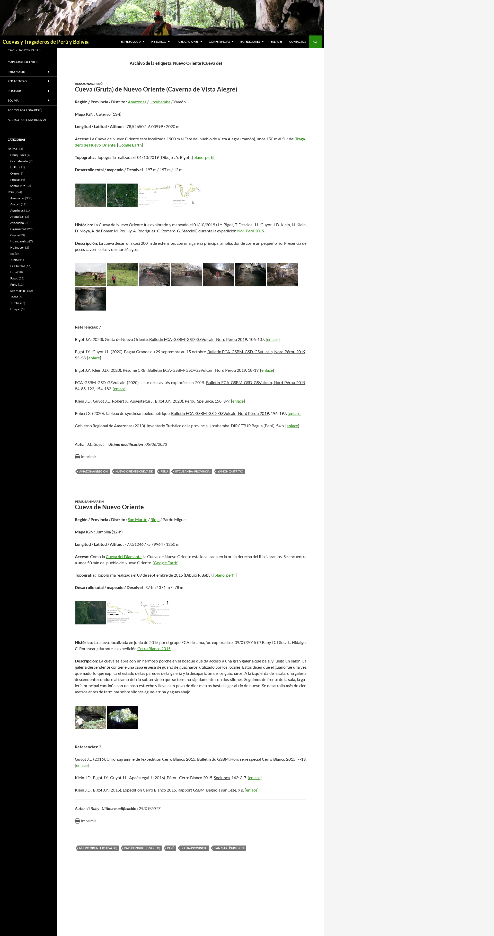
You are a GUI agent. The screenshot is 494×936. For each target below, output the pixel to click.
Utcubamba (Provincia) (192, 471)
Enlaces (276, 41)
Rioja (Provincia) (194, 848)
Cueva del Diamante (124, 556)
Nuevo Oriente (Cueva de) (134, 471)
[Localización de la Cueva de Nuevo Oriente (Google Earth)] (90, 195)
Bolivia (12, 149)
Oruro (14, 173)
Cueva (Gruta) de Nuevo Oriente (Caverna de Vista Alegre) (156, 89)
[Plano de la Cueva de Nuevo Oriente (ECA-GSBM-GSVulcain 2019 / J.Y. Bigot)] (186, 195)
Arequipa (16, 217)
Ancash (15, 204)
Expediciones (250, 41)
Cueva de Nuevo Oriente (109, 507)
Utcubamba (159, 101)
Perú (98, 84)
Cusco (14, 235)
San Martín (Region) (229, 848)
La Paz (14, 167)
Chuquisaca (18, 155)
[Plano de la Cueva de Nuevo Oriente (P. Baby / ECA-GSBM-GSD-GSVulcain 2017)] (154, 612)
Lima (13, 272)
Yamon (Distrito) (230, 471)
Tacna (14, 297)
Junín (14, 260)
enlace (272, 339)
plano (198, 157)
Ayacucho (17, 223)
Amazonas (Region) (93, 471)
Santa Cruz (17, 186)
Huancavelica (19, 241)
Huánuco (16, 247)
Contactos (297, 41)
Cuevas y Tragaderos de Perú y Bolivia (46, 42)
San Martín (94, 501)
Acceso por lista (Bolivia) (27, 119)
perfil (209, 157)
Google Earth (130, 144)
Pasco (14, 278)
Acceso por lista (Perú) (25, 110)
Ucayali (15, 309)
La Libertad (17, 266)
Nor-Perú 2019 (250, 230)
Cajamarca (17, 229)
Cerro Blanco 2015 (154, 648)
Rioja (155, 519)
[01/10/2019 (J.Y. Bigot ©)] (90, 274)
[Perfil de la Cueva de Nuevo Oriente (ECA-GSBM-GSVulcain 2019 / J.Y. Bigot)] (154, 195)
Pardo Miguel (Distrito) (142, 848)
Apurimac (17, 210)
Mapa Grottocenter (23, 61)
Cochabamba (19, 161)
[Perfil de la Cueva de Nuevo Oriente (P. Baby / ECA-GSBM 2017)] (122, 612)
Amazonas (84, 84)
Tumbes (15, 303)
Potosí (14, 179)
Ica (12, 254)
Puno (13, 284)
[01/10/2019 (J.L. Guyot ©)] (250, 274)
